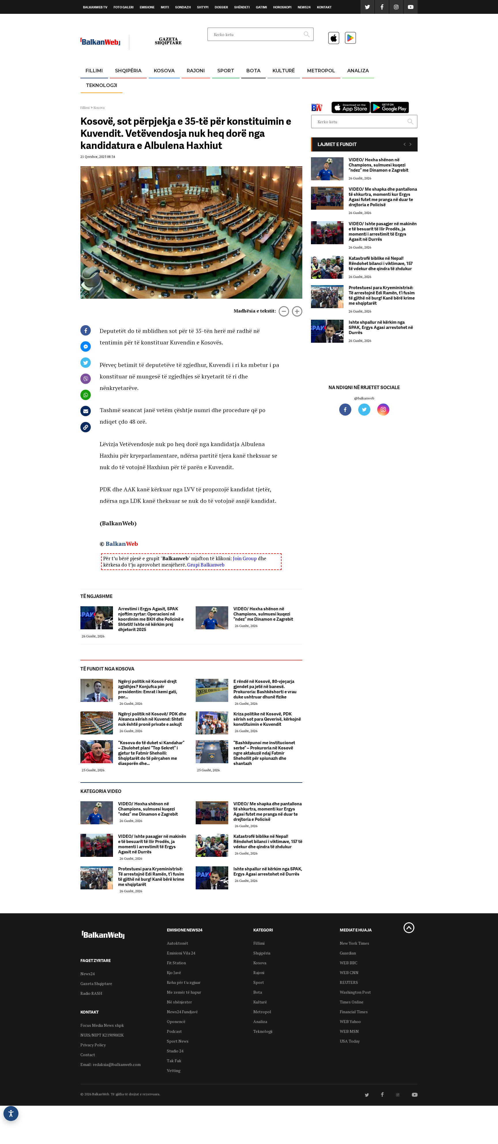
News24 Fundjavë (182, 1011)
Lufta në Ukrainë (253, 100)
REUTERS (349, 982)
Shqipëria (128, 70)
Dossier (221, 7)
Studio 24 (175, 1051)
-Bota (221, 85)
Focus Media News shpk (102, 1025)
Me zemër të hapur (184, 992)
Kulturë (284, 70)
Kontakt (324, 7)
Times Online (351, 1002)
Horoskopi (282, 7)
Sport (225, 70)
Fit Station (176, 962)
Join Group (245, 558)
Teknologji (101, 85)
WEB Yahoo (350, 1021)
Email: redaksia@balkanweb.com (110, 1064)
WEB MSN (349, 1031)
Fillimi (94, 70)
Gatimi (261, 7)
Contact (87, 1054)
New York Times (354, 943)
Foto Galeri (123, 7)
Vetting (173, 1070)
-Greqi (191, 85)
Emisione (147, 7)
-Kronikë (122, 85)
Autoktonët (177, 943)
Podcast (174, 1031)
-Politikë (122, 98)
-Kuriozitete (318, 85)
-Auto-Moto (97, 99)
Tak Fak (174, 1060)
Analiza (358, 70)
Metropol (321, 70)
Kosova (164, 70)
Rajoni (196, 70)
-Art (275, 85)
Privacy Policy (93, 1045)
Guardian (348, 953)
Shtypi (202, 7)
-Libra (276, 98)
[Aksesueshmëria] (10, 1113)
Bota (253, 70)
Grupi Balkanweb (206, 564)
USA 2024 (253, 85)
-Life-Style (316, 98)
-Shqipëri (225, 98)
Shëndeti (242, 7)
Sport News (177, 1041)
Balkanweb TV (95, 7)
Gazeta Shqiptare (96, 983)
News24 (304, 7)
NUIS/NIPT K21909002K (102, 1035)
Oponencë (176, 1021)
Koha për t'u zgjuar (184, 982)
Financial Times (354, 1011)
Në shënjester (179, 1002)
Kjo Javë (174, 972)
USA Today (350, 1041)
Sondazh (183, 7)
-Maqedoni (195, 98)
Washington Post (355, 992)
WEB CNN (349, 972)
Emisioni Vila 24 (181, 953)
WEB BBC (348, 962)
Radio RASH (91, 993)
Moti (165, 7)
